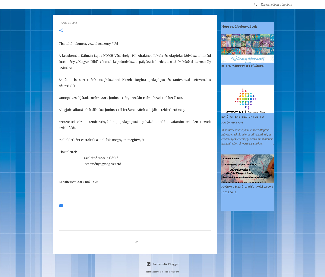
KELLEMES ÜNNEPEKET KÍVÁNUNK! (243, 66)
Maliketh (175, 271)
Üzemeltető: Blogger (165, 264)
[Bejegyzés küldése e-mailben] (61, 206)
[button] (61, 30)
